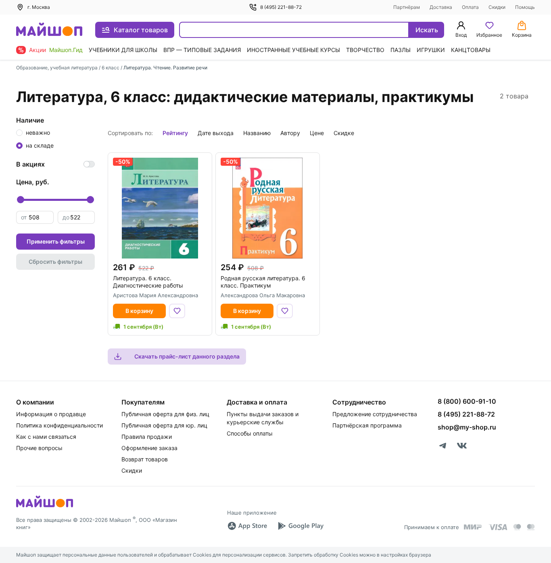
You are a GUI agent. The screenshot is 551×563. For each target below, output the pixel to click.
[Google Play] (300, 526)
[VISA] (497, 527)
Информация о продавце (51, 414)
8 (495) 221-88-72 (281, 7)
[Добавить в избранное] (177, 311)
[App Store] (247, 526)
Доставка (441, 7)
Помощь (525, 7)
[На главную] (49, 30)
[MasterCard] (517, 527)
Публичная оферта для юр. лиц (164, 425)
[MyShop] (44, 506)
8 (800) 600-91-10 (467, 401)
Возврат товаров (144, 459)
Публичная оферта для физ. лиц (165, 414)
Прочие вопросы (39, 447)
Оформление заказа (149, 447)
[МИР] (473, 527)
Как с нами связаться (46, 436)
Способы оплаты (250, 433)
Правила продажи (146, 436)
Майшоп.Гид (66, 49)
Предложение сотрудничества (374, 414)
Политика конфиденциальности (59, 425)
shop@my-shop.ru (467, 427)
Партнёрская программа (367, 425)
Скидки (496, 7)
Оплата (470, 7)
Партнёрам (406, 7)
